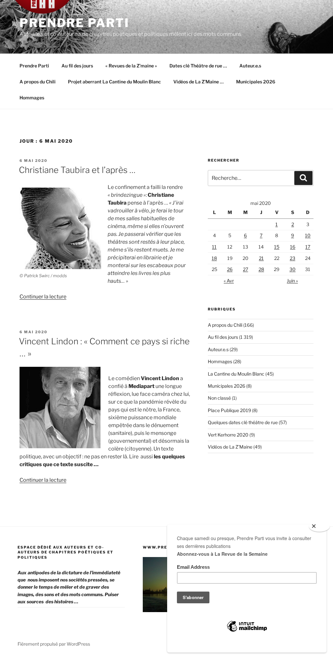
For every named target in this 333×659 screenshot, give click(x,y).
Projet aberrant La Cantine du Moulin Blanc (114, 81)
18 (214, 258)
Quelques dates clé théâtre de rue (243, 422)
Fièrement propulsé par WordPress (54, 644)
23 (292, 258)
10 (308, 235)
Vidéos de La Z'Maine (230, 447)
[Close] (319, 526)
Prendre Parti (74, 23)
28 (261, 269)
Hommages (32, 97)
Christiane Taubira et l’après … (77, 170)
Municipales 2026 (255, 81)
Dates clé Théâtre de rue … (198, 65)
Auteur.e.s (250, 65)
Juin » (292, 280)
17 (307, 247)
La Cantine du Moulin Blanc (236, 374)
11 (214, 247)
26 (230, 269)
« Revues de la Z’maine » (131, 65)
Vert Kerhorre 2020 (228, 434)
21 (261, 258)
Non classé (219, 398)
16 (292, 247)
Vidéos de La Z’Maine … (198, 81)
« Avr (229, 280)
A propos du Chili (38, 81)
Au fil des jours (77, 65)
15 (276, 247)
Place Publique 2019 (229, 410)
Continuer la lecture (43, 297)
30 (292, 269)
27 (245, 269)
